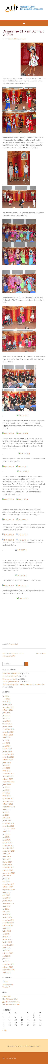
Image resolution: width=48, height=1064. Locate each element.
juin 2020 (5, 834)
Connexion (6, 996)
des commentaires (10, 1002)
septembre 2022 (8, 782)
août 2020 (6, 831)
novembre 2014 (8, 945)
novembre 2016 (8, 903)
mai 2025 (5, 718)
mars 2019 (6, 859)
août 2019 (6, 854)
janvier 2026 (7, 704)
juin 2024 (5, 740)
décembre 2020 (8, 823)
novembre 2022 (8, 776)
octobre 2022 (7, 779)
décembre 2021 (8, 798)
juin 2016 (5, 909)
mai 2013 (5, 961)
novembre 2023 (8, 757)
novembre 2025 (8, 707)
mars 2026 (6, 702)
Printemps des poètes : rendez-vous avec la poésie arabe (23, 684)
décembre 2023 (8, 754)
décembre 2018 (8, 867)
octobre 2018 (7, 870)
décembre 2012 (8, 964)
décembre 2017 (8, 884)
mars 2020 (6, 840)
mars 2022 (6, 796)
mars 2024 (6, 746)
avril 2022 (6, 793)
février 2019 (7, 862)
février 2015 (7, 939)
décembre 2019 (8, 845)
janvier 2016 (7, 917)
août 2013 (6, 956)
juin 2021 (5, 812)
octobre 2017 (7, 887)
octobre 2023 (7, 760)
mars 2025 (6, 721)
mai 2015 (5, 934)
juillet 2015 (6, 931)
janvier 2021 (7, 820)
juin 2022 (5, 787)
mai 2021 (5, 815)
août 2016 (6, 906)
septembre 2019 (8, 851)
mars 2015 (6, 936)
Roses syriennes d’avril (10, 682)
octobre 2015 (7, 925)
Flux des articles (10, 999)
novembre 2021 (8, 801)
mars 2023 (6, 771)
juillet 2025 (6, 713)
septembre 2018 (8, 873)
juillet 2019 (6, 856)
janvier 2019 (7, 865)
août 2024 (6, 737)
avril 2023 (6, 768)
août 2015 (6, 928)
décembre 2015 (8, 920)
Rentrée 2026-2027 (10, 676)
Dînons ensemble (8, 679)
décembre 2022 (8, 773)
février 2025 (7, 724)
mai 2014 (5, 950)
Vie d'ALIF (6, 987)
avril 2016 (6, 912)
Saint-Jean (41, 653)
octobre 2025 (7, 710)
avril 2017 (6, 895)
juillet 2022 (6, 785)
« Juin (4, 1030)
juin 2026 (5, 696)
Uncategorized (13, 644)
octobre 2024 (7, 735)
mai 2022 (5, 790)
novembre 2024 (8, 732)
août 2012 (6, 972)
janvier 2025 (7, 726)
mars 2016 (6, 914)
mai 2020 (5, 837)
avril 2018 (6, 881)
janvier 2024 (7, 751)
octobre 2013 (7, 953)
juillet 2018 (6, 876)
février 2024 (7, 749)
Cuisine (5, 982)
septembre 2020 (8, 829)
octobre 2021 (7, 804)
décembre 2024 (8, 729)
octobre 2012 (7, 967)
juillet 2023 (6, 762)
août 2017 (6, 892)
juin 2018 (5, 879)
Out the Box (12, 1058)
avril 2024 (6, 743)
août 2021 (6, 809)
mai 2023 (5, 765)
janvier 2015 (7, 942)
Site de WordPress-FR (10, 1004)
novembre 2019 (8, 848)
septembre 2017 (8, 890)
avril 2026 (6, 699)
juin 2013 (5, 959)
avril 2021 (6, 818)
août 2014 (6, 948)
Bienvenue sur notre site (11, 673)
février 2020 (7, 843)
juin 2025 (5, 715)
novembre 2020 (8, 826)
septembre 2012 (8, 970)
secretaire (22, 39)
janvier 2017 (7, 901)
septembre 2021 (8, 807)
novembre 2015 (8, 923)
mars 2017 (6, 898)
